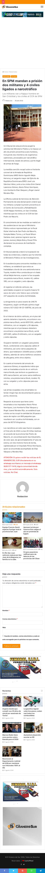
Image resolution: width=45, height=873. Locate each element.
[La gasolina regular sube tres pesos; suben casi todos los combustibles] (33, 701)
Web (4, 627)
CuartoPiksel (28, 861)
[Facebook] (21, 864)
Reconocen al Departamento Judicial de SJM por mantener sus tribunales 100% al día (11, 763)
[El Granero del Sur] (10, 6)
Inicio (6, 72)
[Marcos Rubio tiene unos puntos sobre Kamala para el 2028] (11, 727)
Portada (14, 76)
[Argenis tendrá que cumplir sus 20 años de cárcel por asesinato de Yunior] (11, 701)
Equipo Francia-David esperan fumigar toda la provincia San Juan (11, 529)
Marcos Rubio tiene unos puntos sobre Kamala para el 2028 (10, 737)
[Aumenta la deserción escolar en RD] (33, 727)
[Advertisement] (22, 45)
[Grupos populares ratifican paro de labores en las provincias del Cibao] (33, 542)
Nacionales (13, 72)
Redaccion (8, 100)
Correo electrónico (10, 619)
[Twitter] (23, 864)
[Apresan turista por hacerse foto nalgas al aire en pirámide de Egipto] (33, 517)
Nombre (5, 610)
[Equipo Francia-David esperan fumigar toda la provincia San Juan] (12, 517)
